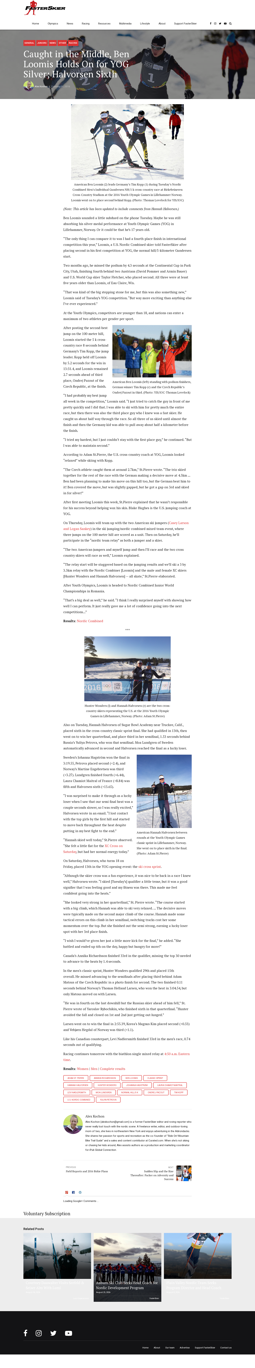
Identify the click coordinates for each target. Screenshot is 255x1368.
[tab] (67, 1193)
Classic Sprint (155, 1078)
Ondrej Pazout (156, 1092)
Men (94, 1069)
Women (82, 1069)
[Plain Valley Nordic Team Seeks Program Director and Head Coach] (197, 1256)
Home (35, 23)
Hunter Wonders (107, 1085)
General (29, 43)
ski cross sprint (149, 867)
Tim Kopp (178, 1092)
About (162, 23)
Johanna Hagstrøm (137, 1085)
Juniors (41, 43)
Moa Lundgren (104, 1092)
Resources (104, 23)
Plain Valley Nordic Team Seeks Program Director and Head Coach (193, 1285)
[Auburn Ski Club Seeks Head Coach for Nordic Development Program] (127, 1267)
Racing (86, 23)
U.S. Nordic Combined (78, 1100)
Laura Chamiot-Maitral (170, 1085)
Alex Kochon (41, 86)
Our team (170, 1347)
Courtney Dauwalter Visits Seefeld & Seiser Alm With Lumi (55, 1285)
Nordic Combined (90, 621)
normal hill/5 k (129, 1092)
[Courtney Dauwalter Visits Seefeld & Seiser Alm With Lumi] (56, 1256)
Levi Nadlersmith (76, 1092)
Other (62, 43)
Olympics (53, 23)
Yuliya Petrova (108, 1100)
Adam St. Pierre (75, 1078)
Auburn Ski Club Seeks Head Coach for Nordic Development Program (127, 1285)
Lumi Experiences (81, 1298)
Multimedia (125, 23)
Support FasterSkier (185, 23)
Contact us (226, 1347)
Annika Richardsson (105, 1078)
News (70, 23)
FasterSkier (154, 1298)
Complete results (112, 1069)
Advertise (185, 1347)
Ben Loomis (132, 1078)
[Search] (230, 23)
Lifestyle (145, 23)
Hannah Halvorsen (77, 1085)
